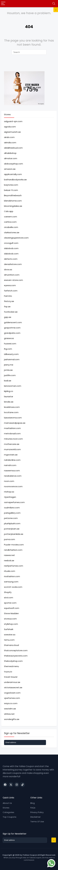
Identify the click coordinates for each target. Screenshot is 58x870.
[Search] (54, 3)
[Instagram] (16, 784)
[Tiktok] (22, 784)
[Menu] (3, 3)
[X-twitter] (10, 784)
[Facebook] (5, 784)
